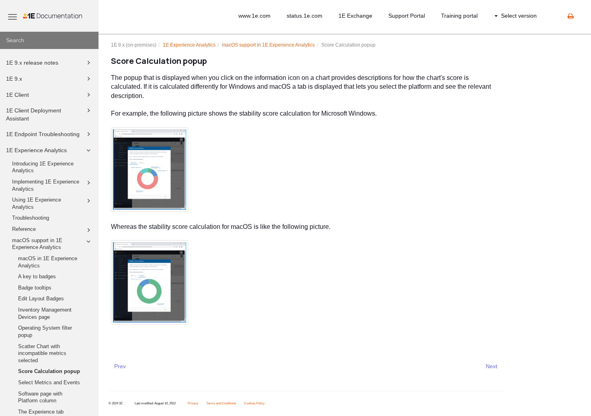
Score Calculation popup (49, 371)
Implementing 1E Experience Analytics (45, 185)
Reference (24, 229)
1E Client (17, 95)
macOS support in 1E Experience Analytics (37, 244)
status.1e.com (304, 15)
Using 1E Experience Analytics (36, 203)
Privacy (193, 403)
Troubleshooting (30, 218)
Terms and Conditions (221, 403)
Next (491, 366)
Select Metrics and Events (49, 382)
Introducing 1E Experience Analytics (43, 167)
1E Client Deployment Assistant (33, 114)
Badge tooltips (34, 288)
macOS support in (268, 45)
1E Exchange (355, 15)
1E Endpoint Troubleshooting (43, 134)
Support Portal (406, 15)
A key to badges (37, 276)
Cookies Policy (254, 403)
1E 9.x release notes (32, 62)
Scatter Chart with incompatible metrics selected (42, 353)
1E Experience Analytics (36, 150)
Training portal (459, 15)
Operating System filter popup (45, 331)
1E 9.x (14, 78)
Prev (120, 366)
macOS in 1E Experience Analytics (47, 262)
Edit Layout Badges (41, 299)
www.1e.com (254, 15)
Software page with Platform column (40, 397)
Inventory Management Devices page (45, 313)
